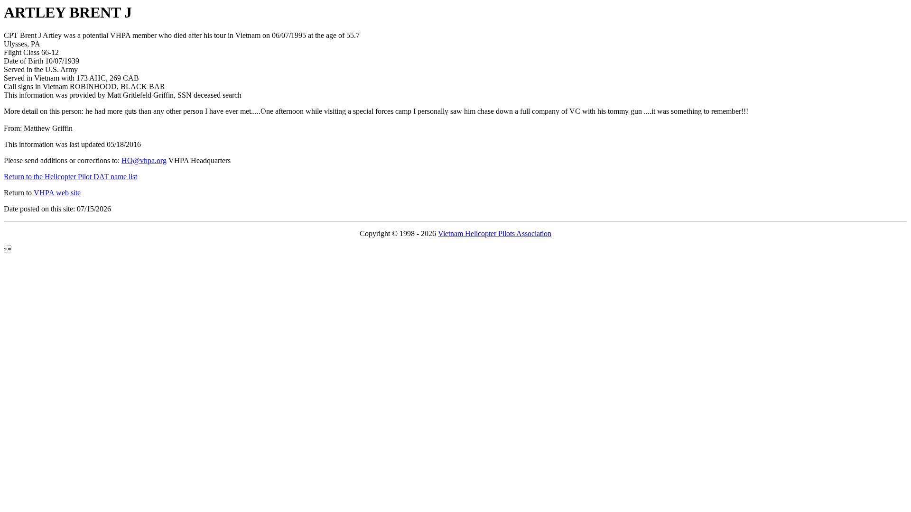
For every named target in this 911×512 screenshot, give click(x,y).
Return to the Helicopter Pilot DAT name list (70, 177)
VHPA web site (57, 193)
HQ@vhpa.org (144, 160)
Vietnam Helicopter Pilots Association (494, 233)
